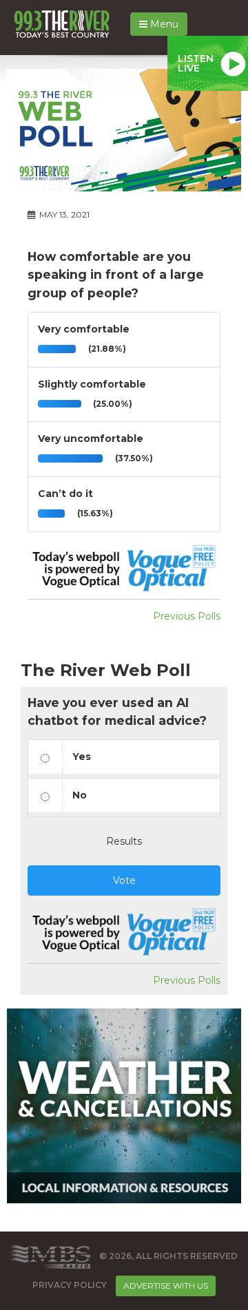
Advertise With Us (165, 1285)
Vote (124, 880)
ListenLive (196, 63)
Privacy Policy (69, 1285)
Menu (162, 24)
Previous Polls (186, 616)
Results (124, 841)
